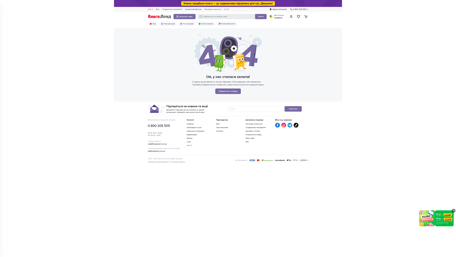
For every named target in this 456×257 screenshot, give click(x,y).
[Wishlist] (298, 16)
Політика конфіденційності (158, 162)
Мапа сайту (250, 138)
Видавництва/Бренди (193, 9)
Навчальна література (195, 131)
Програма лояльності (212, 9)
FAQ (247, 142)
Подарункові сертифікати (172, 9)
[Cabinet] (291, 16)
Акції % (150, 9)
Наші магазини (222, 127)
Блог (157, 9)
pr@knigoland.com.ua (156, 151)
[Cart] (306, 16)
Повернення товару (254, 135)
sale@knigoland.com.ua (157, 144)
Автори (189, 138)
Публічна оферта (178, 162)
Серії (189, 142)
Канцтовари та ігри (194, 127)
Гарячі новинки (207, 24)
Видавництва (192, 135)
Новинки (190, 124)
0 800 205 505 (159, 126)
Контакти (219, 131)
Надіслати (293, 109)
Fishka (226, 9)
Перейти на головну (228, 91)
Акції (154, 24)
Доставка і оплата (253, 131)
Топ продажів (188, 24)
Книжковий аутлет (228, 24)
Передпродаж (169, 24)
